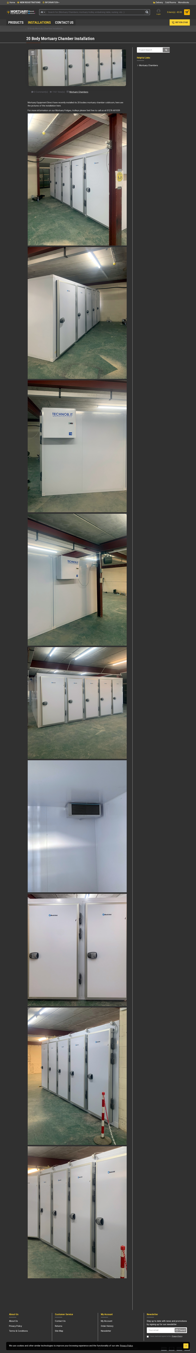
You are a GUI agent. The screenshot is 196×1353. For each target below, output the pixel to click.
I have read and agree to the (166, 1336)
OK (186, 1346)
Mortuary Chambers (78, 92)
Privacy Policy (126, 1345)
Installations (17, 28)
